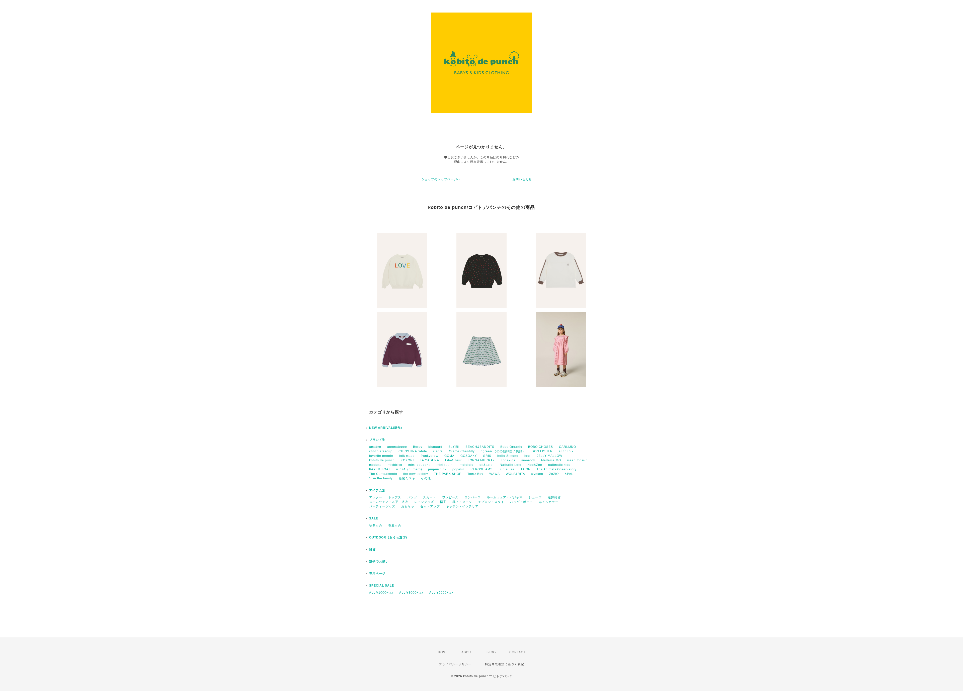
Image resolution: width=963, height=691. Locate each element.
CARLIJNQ (567, 447)
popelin (458, 469)
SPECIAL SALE (381, 585)
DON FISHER (542, 451)
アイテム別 (377, 490)
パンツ (412, 497)
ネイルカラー (548, 502)
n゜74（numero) (409, 469)
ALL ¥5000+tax (441, 592)
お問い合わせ (522, 179)
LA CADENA (429, 460)
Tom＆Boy (475, 474)
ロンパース (472, 497)
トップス (394, 497)
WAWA (494, 474)
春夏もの (394, 525)
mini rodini (445, 465)
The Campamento (383, 474)
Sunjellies (507, 469)
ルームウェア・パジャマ (505, 497)
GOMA (449, 456)
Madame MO (551, 460)
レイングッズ (424, 502)
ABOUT (467, 652)
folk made (407, 456)
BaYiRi (453, 447)
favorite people (381, 456)
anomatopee (397, 447)
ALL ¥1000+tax (381, 592)
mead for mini (578, 460)
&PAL (569, 474)
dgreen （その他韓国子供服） (503, 451)
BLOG (491, 652)
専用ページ (377, 573)
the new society (415, 474)
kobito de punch (382, 460)
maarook (528, 460)
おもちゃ (407, 506)
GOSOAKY (468, 456)
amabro (375, 447)
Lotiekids (508, 460)
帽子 (443, 502)
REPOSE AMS (481, 469)
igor (527, 456)
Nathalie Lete (510, 465)
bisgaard (435, 447)
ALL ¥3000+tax (411, 592)
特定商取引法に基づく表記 (504, 664)
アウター (375, 497)
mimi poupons (419, 465)
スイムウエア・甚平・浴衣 (388, 502)
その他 (426, 478)
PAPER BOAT (379, 469)
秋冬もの (375, 525)
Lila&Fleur (453, 460)
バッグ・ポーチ (521, 502)
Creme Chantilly (462, 451)
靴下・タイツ (462, 502)
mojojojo (466, 465)
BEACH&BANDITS (479, 447)
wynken (537, 474)
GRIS (487, 456)
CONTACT (517, 652)
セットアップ (430, 506)
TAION (526, 469)
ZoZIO (554, 474)
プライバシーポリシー (455, 664)
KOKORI (407, 460)
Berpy (417, 447)
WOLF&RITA (515, 474)
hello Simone (507, 456)
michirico (395, 465)
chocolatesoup (380, 451)
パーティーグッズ (382, 506)
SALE (373, 518)
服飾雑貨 (554, 497)
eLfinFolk (566, 451)
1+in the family (381, 478)
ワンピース (450, 497)
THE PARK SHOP (447, 474)
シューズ (535, 497)
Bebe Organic (511, 447)
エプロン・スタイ (491, 502)
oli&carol (486, 465)
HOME (443, 652)
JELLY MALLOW (549, 456)
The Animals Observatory (557, 469)
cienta (438, 451)
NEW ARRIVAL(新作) (385, 428)
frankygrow (429, 456)
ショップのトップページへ (440, 179)
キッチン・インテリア (462, 506)
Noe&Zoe (534, 465)
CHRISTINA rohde (412, 451)
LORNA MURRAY (481, 460)
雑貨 (372, 549)
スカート (429, 497)
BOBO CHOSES (540, 447)
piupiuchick (437, 469)
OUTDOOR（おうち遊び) (388, 537)
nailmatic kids (559, 465)
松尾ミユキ (407, 478)
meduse (375, 465)
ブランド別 (377, 440)
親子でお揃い (379, 561)
